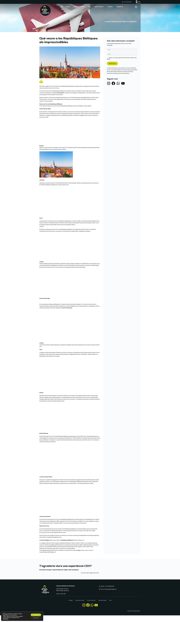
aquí (79, 550)
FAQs (110, 600)
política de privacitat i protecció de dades (121, 58)
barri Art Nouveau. (68, 308)
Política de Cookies (102, 600)
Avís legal (71, 600)
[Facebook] (113, 83)
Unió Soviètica (60, 93)
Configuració (36, 617)
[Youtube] (123, 83)
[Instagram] (108, 83)
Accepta (36, 614)
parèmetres (5, 618)
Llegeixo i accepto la (121, 58)
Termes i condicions (91, 600)
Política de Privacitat (79, 600)
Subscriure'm (112, 63)
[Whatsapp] (118, 83)
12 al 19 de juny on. (80, 540)
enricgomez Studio (136, 611)
